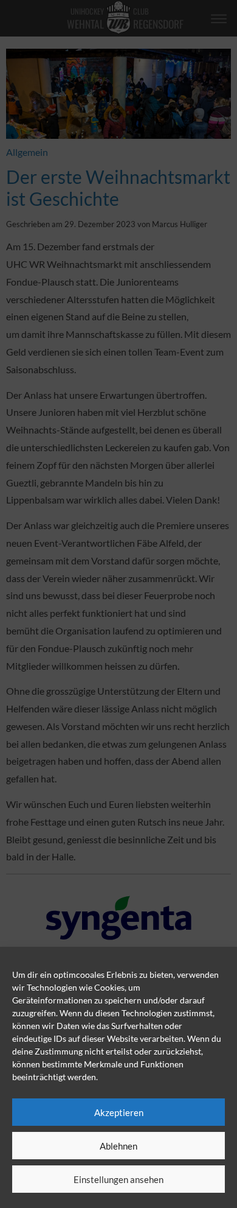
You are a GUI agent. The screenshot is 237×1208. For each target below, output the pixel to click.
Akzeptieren (118, 1112)
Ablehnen (118, 1145)
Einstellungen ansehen (118, 1179)
